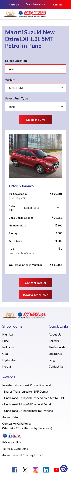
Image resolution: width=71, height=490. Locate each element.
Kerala (6, 366)
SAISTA (8, 428)
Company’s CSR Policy (16, 423)
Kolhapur (8, 347)
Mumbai (7, 334)
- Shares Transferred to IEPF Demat (25, 391)
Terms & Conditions (15, 448)
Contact (57, 4)
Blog (52, 360)
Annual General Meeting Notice (22, 455)
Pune (5, 340)
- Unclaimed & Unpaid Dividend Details (27, 404)
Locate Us (55, 353)
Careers (54, 340)
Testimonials (57, 347)
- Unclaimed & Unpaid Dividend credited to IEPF (33, 398)
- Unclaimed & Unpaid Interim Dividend (27, 410)
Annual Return (11, 417)
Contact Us (56, 366)
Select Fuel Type (16, 98)
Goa (5, 353)
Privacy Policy (11, 442)
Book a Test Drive (35, 295)
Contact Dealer (35, 282)
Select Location (16, 60)
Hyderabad (9, 360)
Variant (10, 79)
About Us (14, 4)
